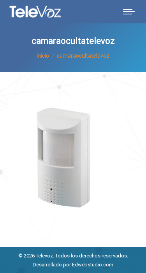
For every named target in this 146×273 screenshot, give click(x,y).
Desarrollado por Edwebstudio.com (73, 265)
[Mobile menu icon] (129, 11)
